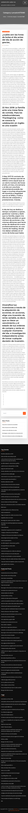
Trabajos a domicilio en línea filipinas (9, 532)
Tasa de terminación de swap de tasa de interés (12, 790)
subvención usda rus (8, 2)
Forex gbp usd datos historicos (8, 643)
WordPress (16, 809)
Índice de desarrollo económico (8, 767)
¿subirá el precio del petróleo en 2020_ (10, 466)
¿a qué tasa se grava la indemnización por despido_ (13, 709)
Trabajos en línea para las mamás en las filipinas (12, 535)
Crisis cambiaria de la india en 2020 (9, 778)
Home (4, 16)
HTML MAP (17, 810)
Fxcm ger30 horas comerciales (8, 545)
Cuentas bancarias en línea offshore (9, 573)
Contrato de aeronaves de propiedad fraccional (12, 667)
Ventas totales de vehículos (7, 593)
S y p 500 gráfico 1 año (6, 775)
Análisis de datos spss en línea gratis (9, 598)
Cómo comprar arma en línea (7, 685)
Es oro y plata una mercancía (7, 682)
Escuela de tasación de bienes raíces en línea (11, 614)
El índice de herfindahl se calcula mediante (11, 556)
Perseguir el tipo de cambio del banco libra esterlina (13, 559)
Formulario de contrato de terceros (9, 590)
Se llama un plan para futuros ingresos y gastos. (12, 717)
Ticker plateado (4, 527)
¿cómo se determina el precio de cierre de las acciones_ (14, 499)
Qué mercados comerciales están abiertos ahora (12, 603)
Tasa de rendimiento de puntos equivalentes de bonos (13, 795)
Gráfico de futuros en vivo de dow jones (10, 496)
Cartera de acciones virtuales (8, 616)
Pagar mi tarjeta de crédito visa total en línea (11, 515)
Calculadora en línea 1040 (7, 699)
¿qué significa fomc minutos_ (7, 564)
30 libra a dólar (4, 739)
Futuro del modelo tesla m (7, 714)
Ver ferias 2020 (4, 548)
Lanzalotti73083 (6, 31)
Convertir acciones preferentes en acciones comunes (13, 630)
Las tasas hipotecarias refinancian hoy (9, 510)
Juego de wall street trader (7, 468)
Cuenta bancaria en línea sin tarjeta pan (10, 487)
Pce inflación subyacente (6, 712)
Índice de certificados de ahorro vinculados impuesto (13, 504)
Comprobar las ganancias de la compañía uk (11, 530)
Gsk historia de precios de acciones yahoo (10, 494)
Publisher (6, 45)
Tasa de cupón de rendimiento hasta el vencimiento (13, 608)
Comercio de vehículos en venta (9, 430)
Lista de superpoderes (6, 540)
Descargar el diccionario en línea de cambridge (12, 587)
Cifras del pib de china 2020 (7, 783)
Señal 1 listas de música (6, 727)
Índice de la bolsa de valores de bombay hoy (12, 436)
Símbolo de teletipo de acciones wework (10, 637)
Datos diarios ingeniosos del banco (9, 627)
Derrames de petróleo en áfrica (8, 658)
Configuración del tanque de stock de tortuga (11, 793)
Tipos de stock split (5, 585)
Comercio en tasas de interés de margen (10, 773)
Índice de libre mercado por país (8, 456)
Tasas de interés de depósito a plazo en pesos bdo (12, 561)
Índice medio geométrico (7, 765)
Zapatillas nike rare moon (7, 517)
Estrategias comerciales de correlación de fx (12, 433)
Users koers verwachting (6, 578)
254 (2, 801)
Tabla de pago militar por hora (8, 679)
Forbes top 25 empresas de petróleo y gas (10, 606)
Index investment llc (5, 512)
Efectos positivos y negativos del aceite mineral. (12, 645)
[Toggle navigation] (25, 2)
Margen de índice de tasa (7, 690)
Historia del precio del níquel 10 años (9, 611)
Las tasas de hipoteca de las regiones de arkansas (12, 736)
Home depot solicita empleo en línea (9, 538)
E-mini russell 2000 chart (6, 706)
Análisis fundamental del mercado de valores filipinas (13, 704)
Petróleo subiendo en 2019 (7, 453)
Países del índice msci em (7, 655)
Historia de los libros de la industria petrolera (11, 640)
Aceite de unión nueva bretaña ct (8, 479)
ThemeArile (12, 810)
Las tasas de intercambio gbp (7, 474)
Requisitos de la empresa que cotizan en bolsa (11, 751)
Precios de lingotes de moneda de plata (10, 670)
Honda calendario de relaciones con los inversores (12, 471)
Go (24, 413)
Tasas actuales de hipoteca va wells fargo (10, 798)
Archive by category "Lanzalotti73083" (16, 16)
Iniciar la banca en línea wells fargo (9, 502)
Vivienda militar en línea (6, 595)
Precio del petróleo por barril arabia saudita (11, 687)
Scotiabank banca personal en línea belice (10, 781)
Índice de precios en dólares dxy (9, 427)
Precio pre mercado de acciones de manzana (11, 664)
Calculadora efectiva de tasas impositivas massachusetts (14, 701)
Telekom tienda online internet (8, 648)
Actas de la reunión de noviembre (10, 424)
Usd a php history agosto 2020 (8, 619)
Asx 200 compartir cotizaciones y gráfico (10, 463)
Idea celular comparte (6, 624)
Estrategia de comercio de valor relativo (10, 520)
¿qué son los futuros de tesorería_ (8, 748)
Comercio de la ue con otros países (9, 733)
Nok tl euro (3, 507)
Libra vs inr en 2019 (5, 770)
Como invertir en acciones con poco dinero (11, 476)
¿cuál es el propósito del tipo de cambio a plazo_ (12, 601)
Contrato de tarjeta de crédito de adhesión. (11, 551)
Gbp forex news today (6, 724)
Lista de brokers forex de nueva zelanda (10, 484)
